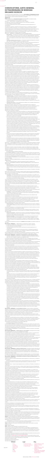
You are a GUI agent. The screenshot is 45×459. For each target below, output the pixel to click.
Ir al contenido (2, 0)
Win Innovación (34, 456)
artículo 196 (14, 435)
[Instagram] (5, 453)
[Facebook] (5, 449)
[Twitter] (5, 451)
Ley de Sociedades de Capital (22, 435)
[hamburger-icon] (36, 2)
